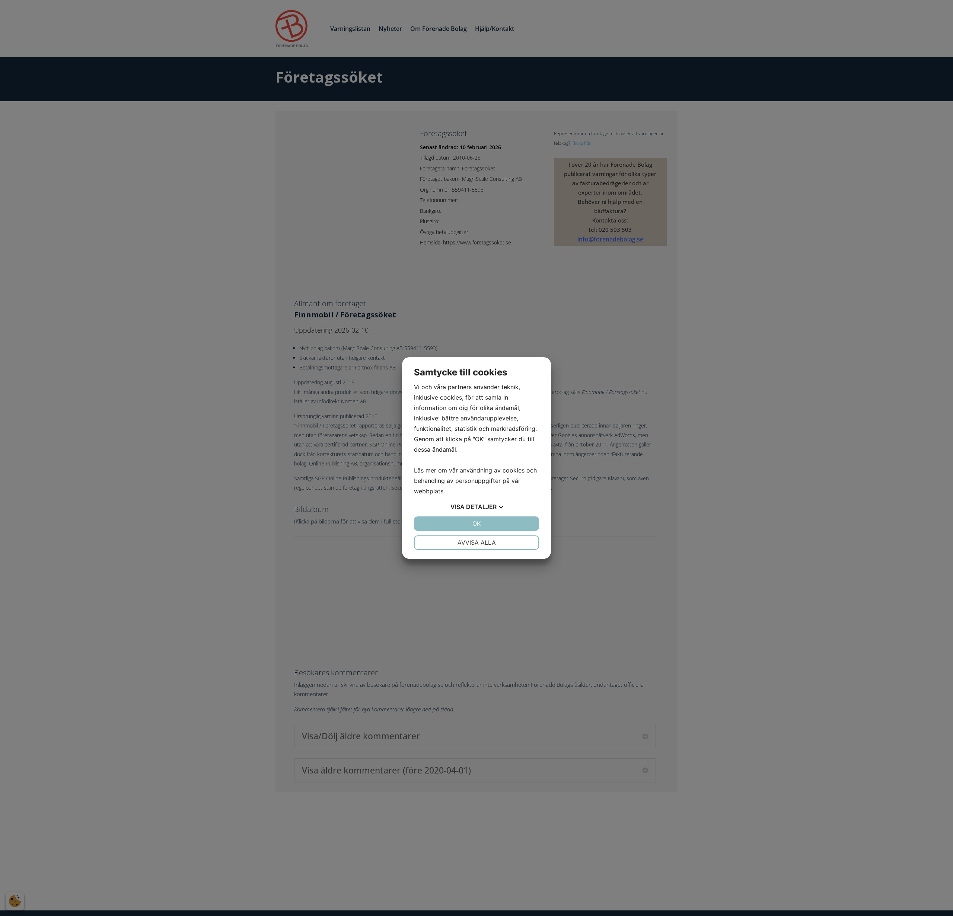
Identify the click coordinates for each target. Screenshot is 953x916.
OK (476, 523)
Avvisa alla (477, 542)
